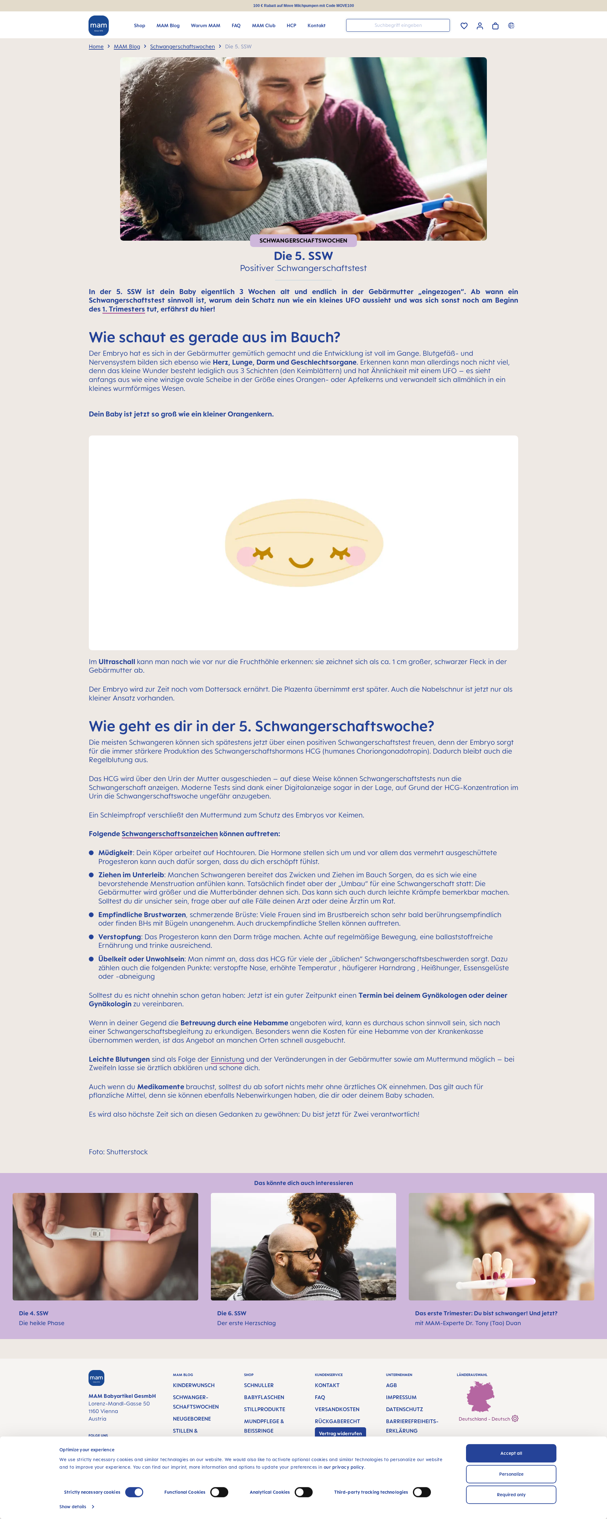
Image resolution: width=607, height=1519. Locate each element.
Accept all (511, 1453)
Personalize (511, 1474)
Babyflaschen (264, 1397)
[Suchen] (443, 25)
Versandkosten (337, 1409)
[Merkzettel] (464, 25)
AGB (391, 1385)
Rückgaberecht (337, 1421)
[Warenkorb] (495, 25)
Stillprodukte (264, 1409)
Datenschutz (404, 1409)
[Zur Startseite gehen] (99, 25)
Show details (72, 1506)
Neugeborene (192, 1419)
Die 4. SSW (33, 1313)
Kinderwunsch (194, 1385)
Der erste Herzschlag (246, 1322)
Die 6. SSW (231, 1313)
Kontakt (327, 1385)
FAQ (320, 1397)
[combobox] (398, 25)
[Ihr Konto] (479, 25)
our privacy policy (344, 1467)
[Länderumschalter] (512, 25)
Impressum (401, 1397)
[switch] (219, 1492)
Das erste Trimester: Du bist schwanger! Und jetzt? (486, 1313)
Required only (511, 1494)
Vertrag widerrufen (340, 1433)
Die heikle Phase (41, 1322)
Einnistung (227, 1059)
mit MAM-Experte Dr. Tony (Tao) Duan (468, 1322)
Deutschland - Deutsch (485, 1419)
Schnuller (259, 1385)
